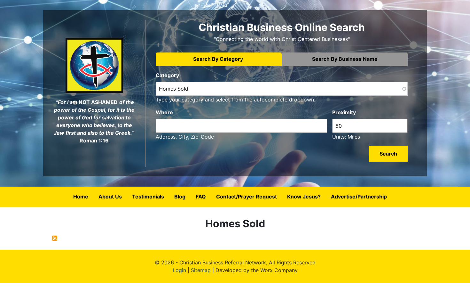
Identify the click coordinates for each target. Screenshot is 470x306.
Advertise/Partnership (359, 196)
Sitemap (201, 270)
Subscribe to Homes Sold (54, 238)
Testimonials (148, 196)
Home (80, 196)
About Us (110, 196)
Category (167, 75)
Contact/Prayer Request (246, 196)
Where (164, 112)
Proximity (344, 112)
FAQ (201, 196)
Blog (179, 196)
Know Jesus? (304, 196)
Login (179, 270)
